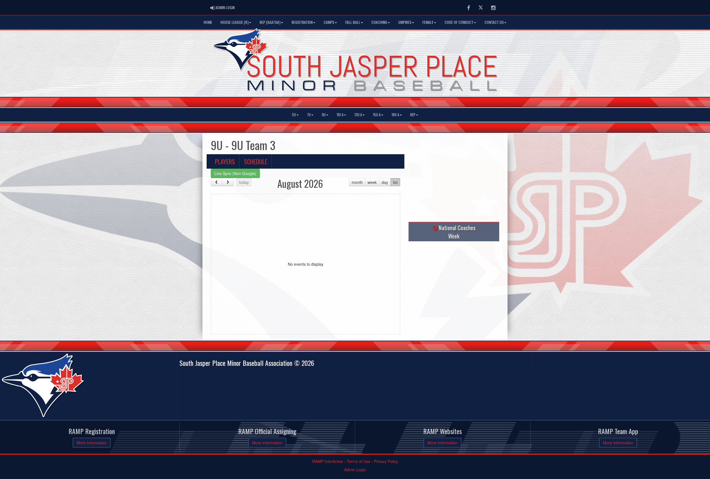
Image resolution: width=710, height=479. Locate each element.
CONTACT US (494, 22)
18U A (395, 114)
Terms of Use (358, 461)
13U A (358, 114)
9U (324, 114)
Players (225, 161)
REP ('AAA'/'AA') (270, 22)
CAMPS (329, 22)
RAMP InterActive (327, 461)
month (357, 182)
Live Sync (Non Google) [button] (235, 173)
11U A (340, 114)
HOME (208, 22)
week (372, 182)
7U (309, 114)
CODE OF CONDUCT (459, 22)
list (395, 182)
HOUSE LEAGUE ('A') (234, 22)
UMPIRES (404, 22)
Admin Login (355, 469)
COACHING (379, 22)
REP (412, 114)
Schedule (255, 161)
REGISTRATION (302, 22)
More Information (92, 442)
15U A (377, 114)
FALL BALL (352, 22)
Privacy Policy (386, 461)
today (244, 182)
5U (294, 114)
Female (427, 22)
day (385, 182)
